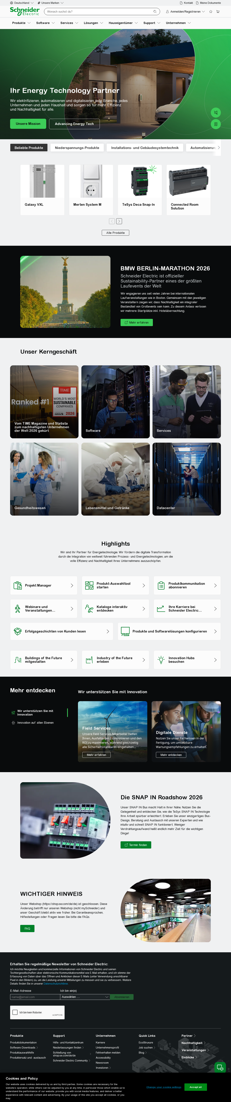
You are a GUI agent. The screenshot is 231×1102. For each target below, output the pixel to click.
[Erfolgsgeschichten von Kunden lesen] (61, 621)
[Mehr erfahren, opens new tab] (137, 322)
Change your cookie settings (163, 1087)
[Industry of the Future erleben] (115, 649)
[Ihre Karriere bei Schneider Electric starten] (187, 598)
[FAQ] (27, 928)
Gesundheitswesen (30, 508)
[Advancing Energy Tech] (74, 124)
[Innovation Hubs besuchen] (187, 649)
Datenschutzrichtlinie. (56, 983)
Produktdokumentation (23, 1042)
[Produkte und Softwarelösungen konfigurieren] (169, 621)
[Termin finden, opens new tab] (136, 845)
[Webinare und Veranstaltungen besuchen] (43, 598)
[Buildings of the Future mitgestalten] (43, 649)
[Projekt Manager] (43, 575)
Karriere (100, 1042)
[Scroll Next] (216, 147)
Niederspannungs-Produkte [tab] (77, 148)
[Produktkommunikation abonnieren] (187, 575)
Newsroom (102, 1062)
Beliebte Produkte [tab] (29, 148)
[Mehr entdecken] (171, 755)
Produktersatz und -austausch (28, 1057)
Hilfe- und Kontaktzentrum (68, 1042)
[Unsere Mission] (28, 124)
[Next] (119, 221)
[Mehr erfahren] (96, 755)
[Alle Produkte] (115, 233)
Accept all (196, 1087)
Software (93, 431)
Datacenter (166, 508)
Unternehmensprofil (107, 1047)
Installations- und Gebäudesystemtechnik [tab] (145, 148)
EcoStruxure (146, 1042)
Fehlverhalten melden (108, 1052)
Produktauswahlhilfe (22, 1052)
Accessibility (103, 1057)
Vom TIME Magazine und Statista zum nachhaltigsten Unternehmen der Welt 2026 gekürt (41, 427)
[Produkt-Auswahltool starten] (115, 575)
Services (164, 431)
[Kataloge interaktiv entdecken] (115, 598)
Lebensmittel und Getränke (107, 508)
